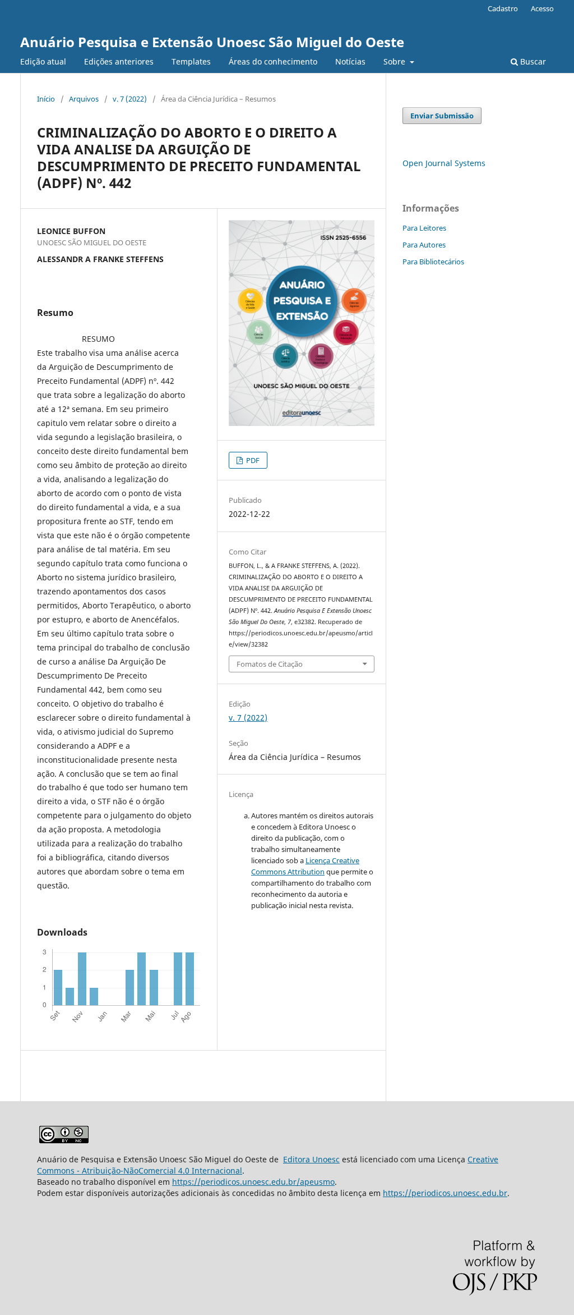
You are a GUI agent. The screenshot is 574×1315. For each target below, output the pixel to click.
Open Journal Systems (443, 163)
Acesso (542, 8)
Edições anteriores (119, 61)
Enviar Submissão (442, 116)
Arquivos (84, 99)
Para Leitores (424, 228)
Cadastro (503, 8)
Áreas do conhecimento (273, 61)
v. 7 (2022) (130, 99)
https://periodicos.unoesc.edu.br (445, 1193)
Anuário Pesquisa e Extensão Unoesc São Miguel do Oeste (212, 42)
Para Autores (424, 245)
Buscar (532, 61)
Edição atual (43, 61)
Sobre (395, 61)
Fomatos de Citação (270, 664)
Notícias (350, 61)
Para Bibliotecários (433, 261)
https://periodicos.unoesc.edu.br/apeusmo (253, 1181)
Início (46, 99)
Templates (191, 61)
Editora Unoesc (311, 1159)
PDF (252, 460)
